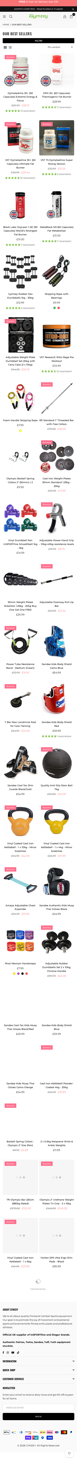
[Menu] (4, 16)
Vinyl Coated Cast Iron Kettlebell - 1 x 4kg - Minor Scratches (56, 847)
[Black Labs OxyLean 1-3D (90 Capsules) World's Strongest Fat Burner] (20, 205)
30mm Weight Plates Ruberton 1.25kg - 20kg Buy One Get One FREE (20, 606)
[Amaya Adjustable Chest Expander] (20, 883)
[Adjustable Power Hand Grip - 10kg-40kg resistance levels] (56, 518)
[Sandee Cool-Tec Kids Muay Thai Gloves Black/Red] (20, 1003)
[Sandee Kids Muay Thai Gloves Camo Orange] (20, 1061)
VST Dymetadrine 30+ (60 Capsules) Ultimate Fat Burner (20, 164)
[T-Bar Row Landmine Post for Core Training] (20, 700)
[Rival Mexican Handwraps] (20, 941)
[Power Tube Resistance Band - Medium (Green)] (20, 642)
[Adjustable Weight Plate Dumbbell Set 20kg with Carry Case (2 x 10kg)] (20, 335)
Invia (38, 1416)
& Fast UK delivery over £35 (38, 1)
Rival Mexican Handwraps (20, 963)
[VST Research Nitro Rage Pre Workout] (56, 335)
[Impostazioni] (64, 16)
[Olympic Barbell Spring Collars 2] (20, 456)
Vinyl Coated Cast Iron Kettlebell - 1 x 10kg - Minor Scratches (20, 847)
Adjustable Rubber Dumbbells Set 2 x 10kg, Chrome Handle (56, 967)
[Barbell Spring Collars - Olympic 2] (20, 1119)
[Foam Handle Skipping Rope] (20, 398)
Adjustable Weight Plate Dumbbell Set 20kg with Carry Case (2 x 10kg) (20, 361)
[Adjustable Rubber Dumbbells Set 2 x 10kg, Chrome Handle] (56, 941)
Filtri (38, 40)
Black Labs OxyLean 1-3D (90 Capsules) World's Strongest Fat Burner (20, 231)
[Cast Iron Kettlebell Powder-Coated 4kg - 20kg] (56, 1061)
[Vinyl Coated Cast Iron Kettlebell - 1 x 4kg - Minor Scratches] (56, 821)
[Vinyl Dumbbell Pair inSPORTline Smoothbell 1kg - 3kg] (20, 518)
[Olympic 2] (56, 1177)
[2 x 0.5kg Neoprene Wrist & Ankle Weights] (56, 1119)
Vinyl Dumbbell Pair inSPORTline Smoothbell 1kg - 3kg (20, 544)
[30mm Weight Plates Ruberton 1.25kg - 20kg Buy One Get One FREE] (20, 580)
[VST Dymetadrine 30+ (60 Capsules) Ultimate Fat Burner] (20, 138)
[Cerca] (11, 16)
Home (6, 24)
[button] (71, 16)
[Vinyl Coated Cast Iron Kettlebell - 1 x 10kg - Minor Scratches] (20, 821)
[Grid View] (5, 47)
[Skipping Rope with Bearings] (56, 272)
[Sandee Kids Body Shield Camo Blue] (56, 642)
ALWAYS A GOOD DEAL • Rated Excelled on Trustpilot (38, 9)
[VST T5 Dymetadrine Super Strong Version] (56, 138)
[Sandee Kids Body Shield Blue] (56, 1003)
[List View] (10, 47)
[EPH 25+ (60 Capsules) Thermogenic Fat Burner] (56, 71)
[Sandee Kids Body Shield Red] (56, 700)
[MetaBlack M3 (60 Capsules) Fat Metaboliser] (56, 205)
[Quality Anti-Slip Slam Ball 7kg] (56, 763)
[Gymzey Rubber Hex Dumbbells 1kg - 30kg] (20, 272)
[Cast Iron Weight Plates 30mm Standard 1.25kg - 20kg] (56, 456)
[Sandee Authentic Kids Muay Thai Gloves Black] (56, 883)
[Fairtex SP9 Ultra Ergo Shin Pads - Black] (56, 1235)
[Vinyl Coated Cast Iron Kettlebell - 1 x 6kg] (20, 1235)
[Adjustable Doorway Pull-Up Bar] (56, 580)
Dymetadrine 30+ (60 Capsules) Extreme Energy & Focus (20, 97)
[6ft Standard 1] (56, 398)
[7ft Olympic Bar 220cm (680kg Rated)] (20, 1177)
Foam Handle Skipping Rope (20, 420)
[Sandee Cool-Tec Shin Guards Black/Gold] (20, 763)
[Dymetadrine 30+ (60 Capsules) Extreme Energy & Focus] (20, 71)
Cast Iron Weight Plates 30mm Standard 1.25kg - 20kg (56, 482)
